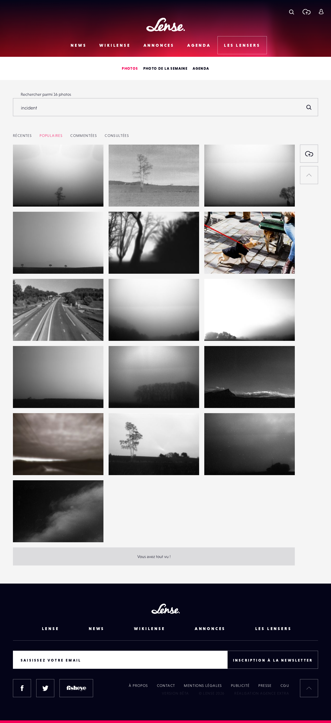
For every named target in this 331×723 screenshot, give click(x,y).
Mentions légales (203, 685)
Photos (130, 68)
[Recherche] (291, 12)
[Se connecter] (321, 12)
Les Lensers (242, 45)
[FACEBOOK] (22, 688)
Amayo (215, 263)
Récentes (22, 135)
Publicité (240, 685)
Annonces (159, 45)
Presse (265, 685)
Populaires (51, 135)
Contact (166, 685)
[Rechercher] (309, 107)
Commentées (83, 135)
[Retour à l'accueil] (165, 25)
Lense (50, 628)
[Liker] (92, 159)
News (78, 45)
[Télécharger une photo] (306, 12)
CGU (285, 685)
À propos (138, 685)
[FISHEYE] (76, 688)
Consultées (117, 135)
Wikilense (114, 45)
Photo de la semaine (165, 68)
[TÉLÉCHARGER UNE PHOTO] (309, 154)
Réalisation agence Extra (261, 693)
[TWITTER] (45, 688)
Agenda (199, 45)
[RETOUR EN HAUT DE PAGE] (309, 175)
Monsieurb (28, 196)
